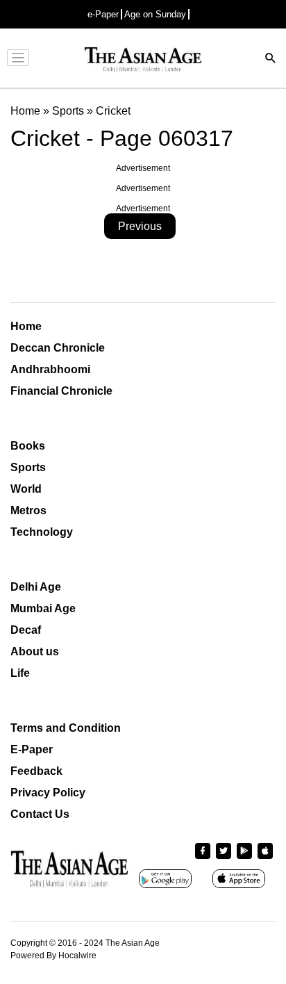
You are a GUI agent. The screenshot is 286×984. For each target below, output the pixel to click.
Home (26, 326)
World (26, 489)
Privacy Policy (47, 792)
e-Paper (103, 14)
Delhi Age (35, 587)
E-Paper (31, 749)
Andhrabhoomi (50, 369)
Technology (41, 532)
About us (34, 651)
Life (20, 673)
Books (27, 446)
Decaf (25, 630)
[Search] (270, 59)
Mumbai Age (43, 608)
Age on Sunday (155, 14)
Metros (28, 510)
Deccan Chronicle (57, 348)
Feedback (36, 771)
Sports (28, 467)
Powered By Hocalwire (53, 955)
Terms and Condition (65, 728)
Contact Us (39, 814)
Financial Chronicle (61, 391)
